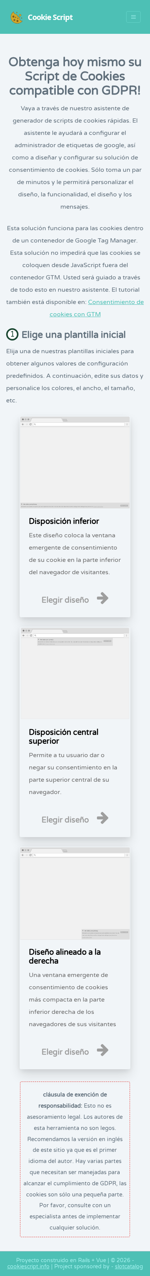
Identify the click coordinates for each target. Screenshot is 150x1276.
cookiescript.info (28, 1266)
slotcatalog (129, 1266)
